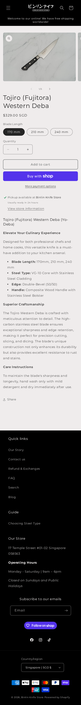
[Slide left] (31, 89)
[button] (8, 8)
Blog (12, 497)
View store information (26, 208)
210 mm (37, 132)
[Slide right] (49, 89)
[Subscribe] (66, 610)
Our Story (16, 450)
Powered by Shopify (57, 697)
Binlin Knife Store (32, 697)
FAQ (11, 478)
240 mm (61, 132)
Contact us (16, 459)
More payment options (40, 186)
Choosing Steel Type (24, 523)
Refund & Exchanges (24, 469)
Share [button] (11, 399)
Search (13, 487)
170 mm (13, 132)
